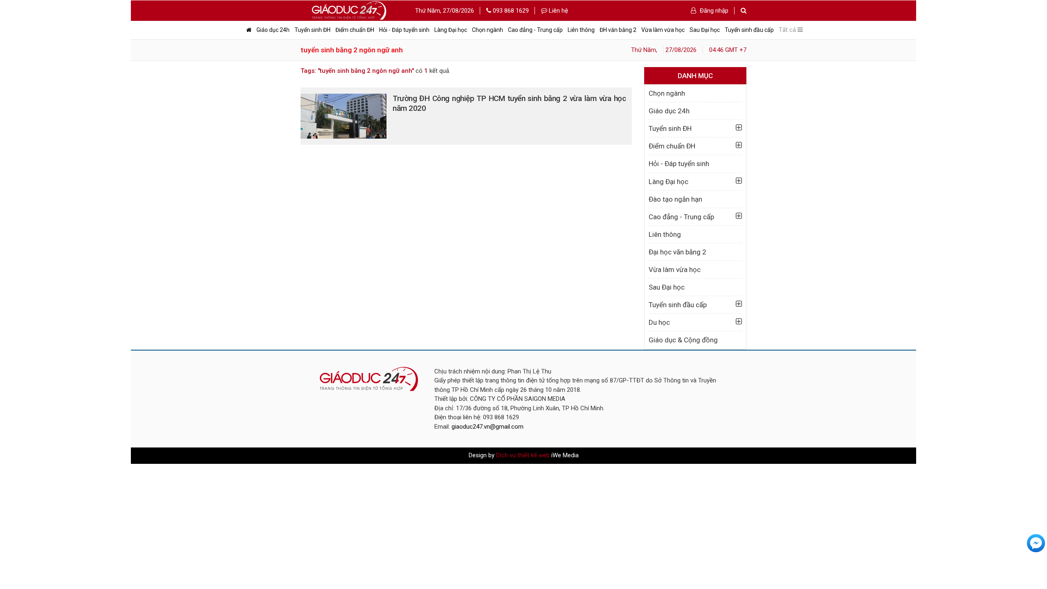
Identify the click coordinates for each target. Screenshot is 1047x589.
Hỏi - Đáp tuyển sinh (404, 30)
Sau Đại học (705, 30)
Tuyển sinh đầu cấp (749, 30)
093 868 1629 (510, 10)
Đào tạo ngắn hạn (675, 199)
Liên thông (581, 30)
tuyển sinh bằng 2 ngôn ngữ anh (352, 50)
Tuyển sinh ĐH (312, 30)
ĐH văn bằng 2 (618, 30)
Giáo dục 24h (273, 30)
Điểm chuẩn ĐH (354, 30)
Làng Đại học (450, 30)
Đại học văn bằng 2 (677, 252)
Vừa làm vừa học (663, 30)
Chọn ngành (487, 30)
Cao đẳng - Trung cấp (535, 30)
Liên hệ (557, 10)
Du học (659, 322)
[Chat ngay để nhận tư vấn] (1036, 542)
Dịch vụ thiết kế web (523, 455)
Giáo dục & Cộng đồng (683, 340)
